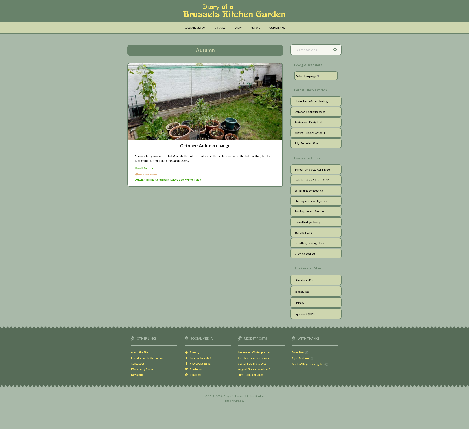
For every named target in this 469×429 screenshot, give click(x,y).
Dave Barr (298, 352)
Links (298, 302)
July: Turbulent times (307, 143)
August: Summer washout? (310, 132)
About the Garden (195, 27)
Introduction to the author (147, 358)
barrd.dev (238, 400)
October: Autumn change (205, 145)
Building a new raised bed (310, 211)
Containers (162, 179)
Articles (220, 27)
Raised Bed (177, 179)
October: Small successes (310, 111)
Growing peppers (305, 253)
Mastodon (195, 369)
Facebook (199, 358)
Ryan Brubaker (301, 358)
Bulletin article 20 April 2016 (312, 169)
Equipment (301, 314)
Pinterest (194, 374)
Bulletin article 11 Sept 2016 (312, 180)
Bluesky (193, 352)
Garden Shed (277, 27)
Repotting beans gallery (309, 243)
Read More (148, 168)
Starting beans (303, 232)
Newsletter (138, 374)
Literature (301, 280)
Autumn (140, 179)
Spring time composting (309, 190)
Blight (150, 179)
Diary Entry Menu (142, 369)
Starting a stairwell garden (311, 201)
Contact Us (138, 363)
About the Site (139, 352)
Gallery (255, 27)
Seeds (298, 291)
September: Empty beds (309, 122)
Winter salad (193, 179)
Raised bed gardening (308, 222)
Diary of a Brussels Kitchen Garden (235, 11)
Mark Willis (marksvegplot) (308, 364)
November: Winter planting (311, 101)
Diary (238, 27)
